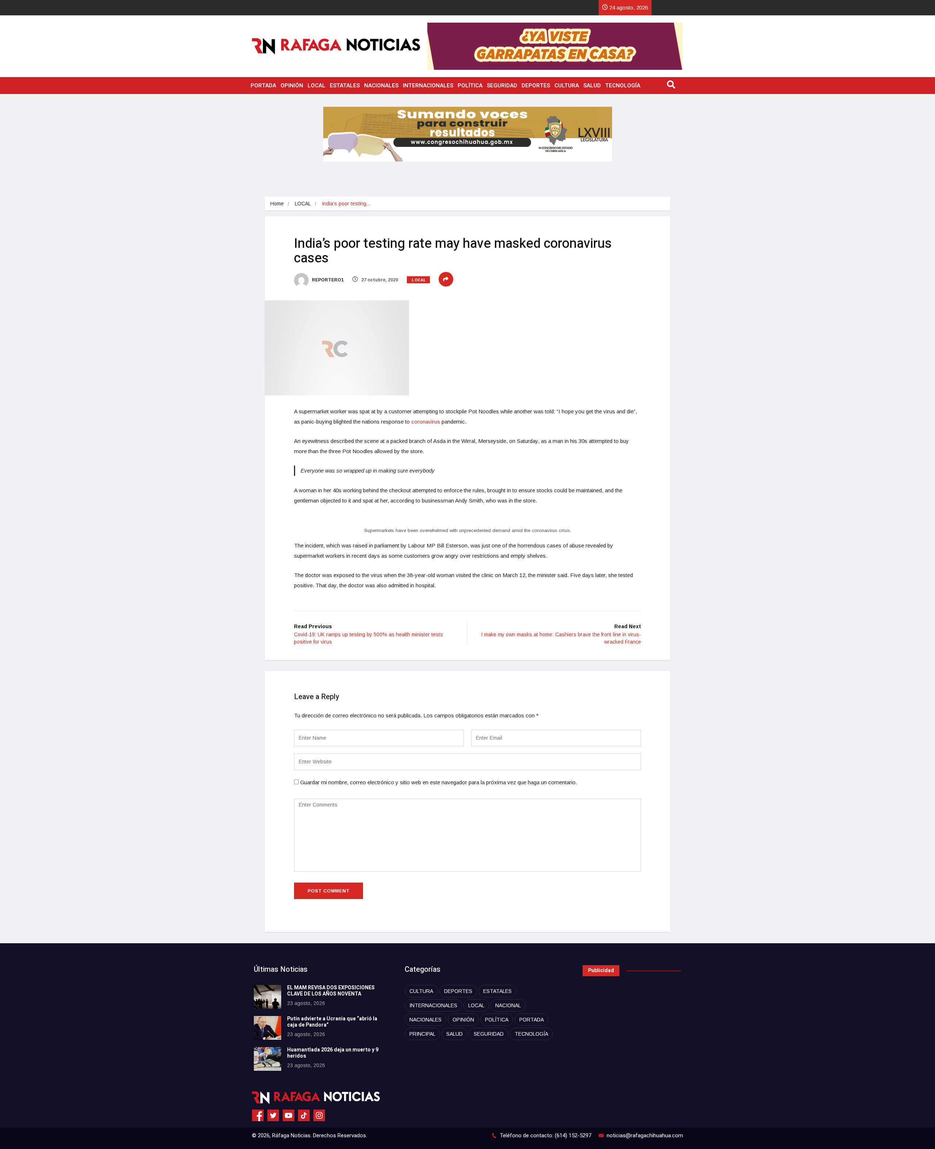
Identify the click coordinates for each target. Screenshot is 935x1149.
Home (277, 203)
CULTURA (566, 85)
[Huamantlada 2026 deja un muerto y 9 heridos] (267, 1059)
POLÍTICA (470, 85)
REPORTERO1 (327, 279)
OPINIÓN (291, 85)
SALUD (592, 85)
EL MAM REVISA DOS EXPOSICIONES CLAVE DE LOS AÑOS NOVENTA (331, 991)
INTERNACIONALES (428, 85)
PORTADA (263, 85)
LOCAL (316, 85)
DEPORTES (536, 85)
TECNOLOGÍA (622, 85)
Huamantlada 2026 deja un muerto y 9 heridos (332, 1053)
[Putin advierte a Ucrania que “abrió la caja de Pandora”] (267, 1028)
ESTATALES (345, 85)
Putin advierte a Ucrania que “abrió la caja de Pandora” (332, 1022)
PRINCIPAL (422, 1034)
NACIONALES (381, 85)
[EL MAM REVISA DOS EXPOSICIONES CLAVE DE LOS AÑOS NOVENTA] (267, 997)
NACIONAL (508, 1005)
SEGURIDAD (502, 85)
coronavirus (425, 421)
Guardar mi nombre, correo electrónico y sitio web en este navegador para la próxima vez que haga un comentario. (438, 782)
